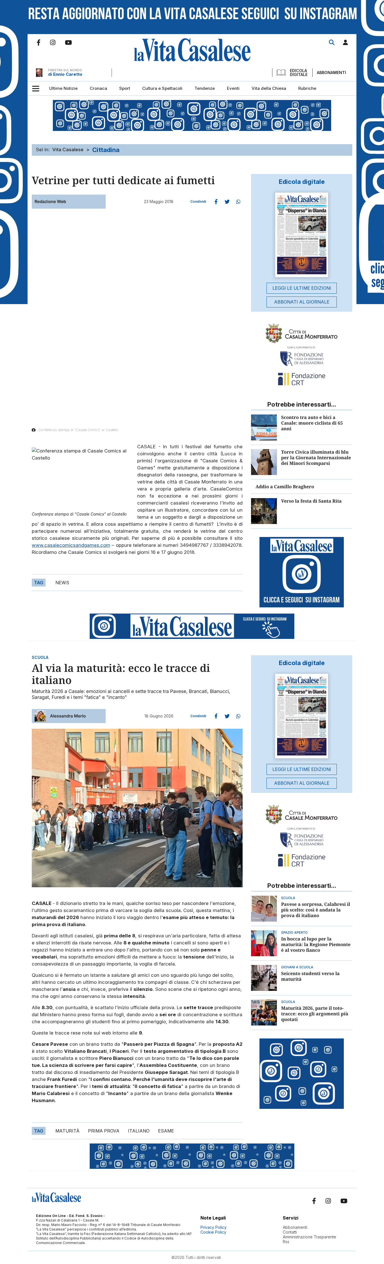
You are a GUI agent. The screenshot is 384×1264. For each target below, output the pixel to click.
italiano (139, 1131)
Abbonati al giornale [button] (301, 302)
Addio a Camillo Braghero (285, 486)
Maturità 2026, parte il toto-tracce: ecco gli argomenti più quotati (314, 1013)
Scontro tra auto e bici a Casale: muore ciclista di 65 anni (312, 423)
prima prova (103, 1131)
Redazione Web (50, 201)
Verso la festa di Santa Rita (311, 501)
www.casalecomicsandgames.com (71, 545)
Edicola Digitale (299, 72)
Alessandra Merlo (68, 716)
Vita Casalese (67, 149)
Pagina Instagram (52, 42)
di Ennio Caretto (65, 74)
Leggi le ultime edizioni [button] (301, 288)
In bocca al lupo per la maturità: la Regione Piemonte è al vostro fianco (316, 944)
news (62, 582)
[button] (345, 43)
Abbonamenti (331, 72)
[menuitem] (63, 88)
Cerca (331, 42)
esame (166, 1131)
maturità (67, 1131)
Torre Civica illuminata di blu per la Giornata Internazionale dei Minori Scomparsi (316, 457)
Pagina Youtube (68, 42)
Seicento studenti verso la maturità (310, 976)
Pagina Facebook (38, 42)
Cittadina (105, 149)
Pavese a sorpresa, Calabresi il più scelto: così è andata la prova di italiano (315, 910)
